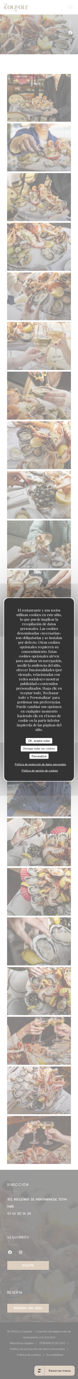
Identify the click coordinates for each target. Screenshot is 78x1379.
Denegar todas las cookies (39, 748)
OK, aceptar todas (39, 740)
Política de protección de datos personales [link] (40, 764)
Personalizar (39, 756)
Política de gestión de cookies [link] (40, 770)
